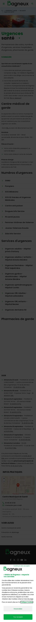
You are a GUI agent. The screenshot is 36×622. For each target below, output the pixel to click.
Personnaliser (18, 609)
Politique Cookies (27, 602)
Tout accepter (18, 617)
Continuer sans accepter (22, 566)
